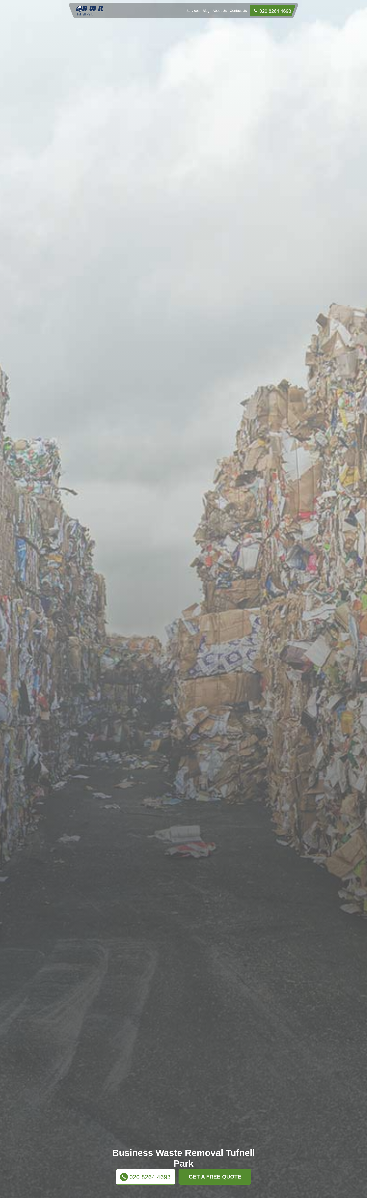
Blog (206, 11)
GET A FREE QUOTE (215, 1177)
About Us (220, 11)
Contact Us (238, 11)
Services (193, 11)
